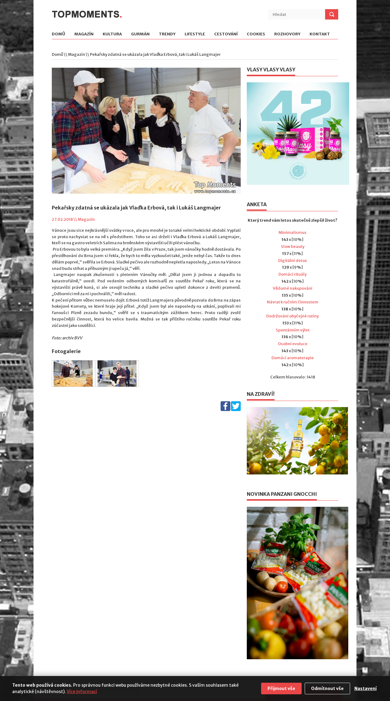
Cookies (256, 34)
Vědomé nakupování (292, 288)
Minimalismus (292, 232)
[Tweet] (236, 409)
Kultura (112, 34)
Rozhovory (287, 34)
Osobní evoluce (292, 343)
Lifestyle (195, 34)
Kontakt (320, 34)
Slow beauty (292, 246)
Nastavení (365, 688)
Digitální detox (292, 260)
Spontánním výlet (293, 330)
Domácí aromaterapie (292, 357)
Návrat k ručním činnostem (292, 302)
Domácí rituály (292, 274)
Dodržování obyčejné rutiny (292, 316)
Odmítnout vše (327, 688)
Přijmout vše (281, 688)
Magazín (84, 34)
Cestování (226, 34)
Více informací (82, 691)
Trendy (167, 34)
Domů (58, 34)
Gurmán (140, 34)
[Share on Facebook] (225, 409)
